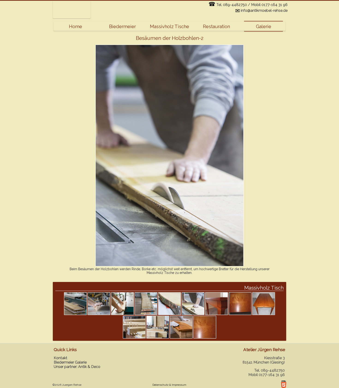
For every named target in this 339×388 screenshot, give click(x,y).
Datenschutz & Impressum (169, 384)
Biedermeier (122, 26)
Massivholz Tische (169, 26)
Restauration (216, 26)
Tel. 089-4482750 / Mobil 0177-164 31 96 (248, 5)
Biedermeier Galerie (70, 362)
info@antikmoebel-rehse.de (261, 10)
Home (75, 26)
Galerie (263, 26)
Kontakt (60, 358)
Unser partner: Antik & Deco (77, 366)
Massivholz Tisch (264, 288)
